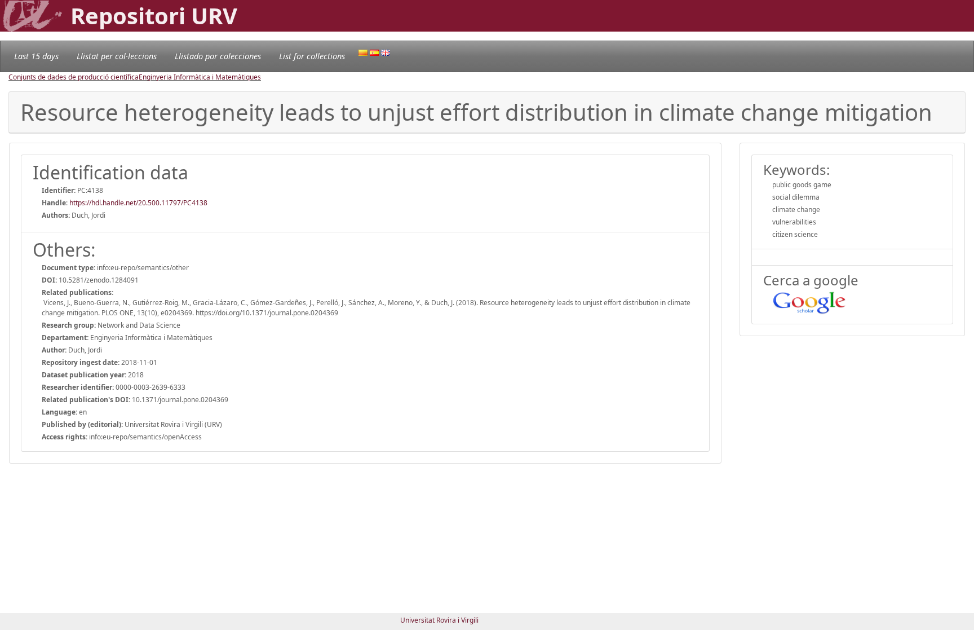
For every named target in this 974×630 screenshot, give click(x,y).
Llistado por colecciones (218, 56)
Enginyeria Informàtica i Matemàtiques (200, 77)
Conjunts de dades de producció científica (73, 77)
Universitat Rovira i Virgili (439, 620)
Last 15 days (36, 56)
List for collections (312, 56)
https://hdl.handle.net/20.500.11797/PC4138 (138, 203)
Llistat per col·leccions (117, 56)
